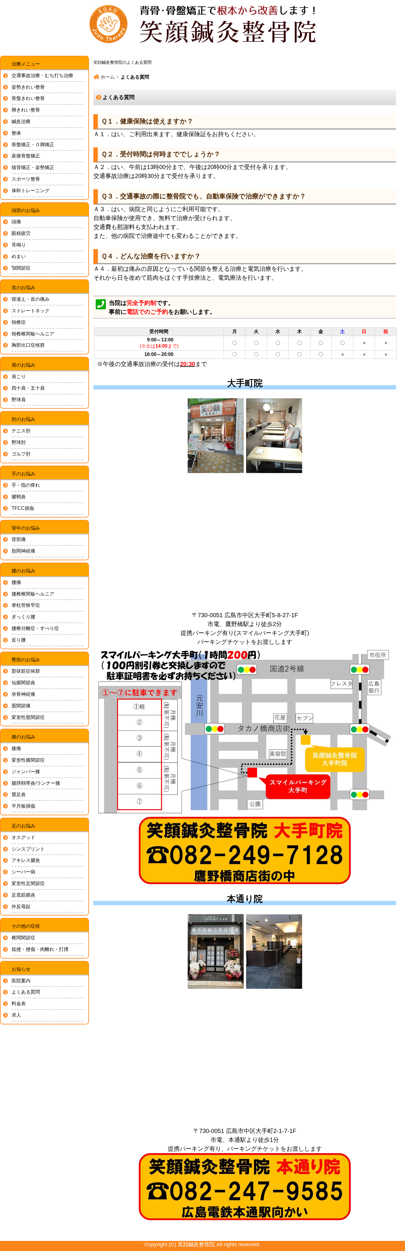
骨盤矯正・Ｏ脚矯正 (33, 144)
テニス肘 (21, 430)
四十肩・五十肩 (28, 388)
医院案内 (21, 980)
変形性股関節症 (28, 717)
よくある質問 (26, 991)
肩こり (19, 376)
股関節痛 (21, 705)
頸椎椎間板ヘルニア (33, 333)
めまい (19, 256)
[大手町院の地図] (245, 542)
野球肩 (19, 399)
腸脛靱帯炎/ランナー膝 (36, 783)
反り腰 (19, 639)
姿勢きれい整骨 (28, 87)
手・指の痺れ (26, 485)
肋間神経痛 (23, 550)
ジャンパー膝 (26, 771)
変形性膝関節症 (28, 760)
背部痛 (19, 539)
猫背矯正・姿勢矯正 (33, 167)
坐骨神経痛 (23, 694)
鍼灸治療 (21, 121)
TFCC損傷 (23, 508)
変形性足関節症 (28, 883)
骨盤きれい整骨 (28, 98)
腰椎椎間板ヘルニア (33, 593)
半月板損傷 (23, 805)
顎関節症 (21, 267)
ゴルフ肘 (21, 453)
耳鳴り (19, 244)
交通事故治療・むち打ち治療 (42, 75)
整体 (16, 133)
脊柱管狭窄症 (26, 605)
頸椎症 (19, 322)
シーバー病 (23, 871)
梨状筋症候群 (26, 671)
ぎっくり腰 (23, 616)
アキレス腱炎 (26, 860)
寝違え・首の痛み (31, 299)
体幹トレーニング (31, 190)
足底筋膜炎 (23, 894)
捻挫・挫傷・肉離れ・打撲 (40, 949)
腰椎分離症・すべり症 (35, 628)
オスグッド (23, 837)
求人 (16, 1015)
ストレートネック (31, 310)
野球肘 (19, 442)
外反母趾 (21, 906)
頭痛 (16, 221)
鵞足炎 (19, 794)
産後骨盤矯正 (26, 155)
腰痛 (16, 582)
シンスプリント (28, 848)
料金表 (19, 1003)
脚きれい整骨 (26, 109)
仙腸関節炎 (23, 682)
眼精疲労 (21, 233)
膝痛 (16, 748)
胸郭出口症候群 (28, 345)
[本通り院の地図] (245, 1057)
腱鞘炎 (19, 496)
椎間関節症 (23, 937)
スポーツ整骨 (26, 179)
